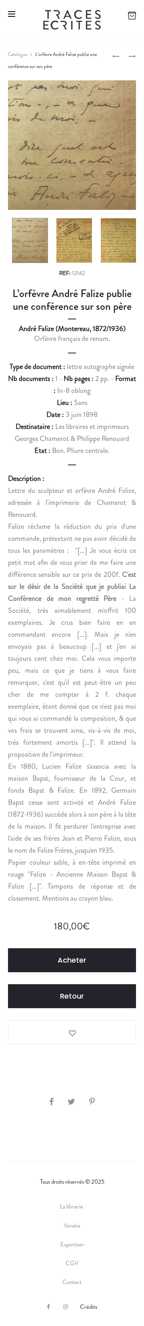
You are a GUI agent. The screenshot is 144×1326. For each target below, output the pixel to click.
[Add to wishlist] (72, 1032)
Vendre (72, 1225)
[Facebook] (48, 1307)
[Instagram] (65, 1307)
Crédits (88, 1306)
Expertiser (72, 1244)
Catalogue (17, 54)
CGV (72, 1263)
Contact (72, 1282)
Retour (72, 996)
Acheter (72, 960)
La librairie (72, 1206)
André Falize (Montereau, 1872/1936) (72, 329)
